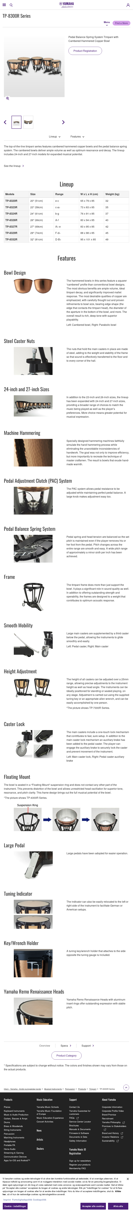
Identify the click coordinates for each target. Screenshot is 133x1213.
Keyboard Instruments (14, 1110)
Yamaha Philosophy (111, 1122)
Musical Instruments (53, 1089)
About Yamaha (109, 1099)
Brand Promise (109, 1114)
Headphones (10, 1141)
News (39, 1130)
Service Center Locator (80, 1121)
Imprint (7, 1199)
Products (82, 1089)
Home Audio (9, 1149)
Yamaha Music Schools (48, 1106)
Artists (40, 1139)
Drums (7, 1122)
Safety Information (78, 1140)
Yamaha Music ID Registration (77, 1151)
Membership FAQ (77, 1168)
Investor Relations (110, 1136)
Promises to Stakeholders (114, 1126)
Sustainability (108, 1140)
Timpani (92, 1089)
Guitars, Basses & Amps (15, 1118)
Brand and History (110, 1133)
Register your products (80, 1164)
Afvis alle (118, 1206)
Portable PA (9, 1145)
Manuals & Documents (80, 1129)
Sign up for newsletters (80, 1160)
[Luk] (127, 1178)
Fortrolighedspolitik (22, 1199)
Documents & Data (78, 1136)
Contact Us (74, 1106)
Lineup (53, 136)
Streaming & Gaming (14, 1152)
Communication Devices (15, 1156)
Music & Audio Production (16, 1114)
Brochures (74, 1125)
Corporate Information (112, 1106)
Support (86, 1045)
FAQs (72, 1117)
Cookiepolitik (39, 1199)
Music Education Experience (50, 1117)
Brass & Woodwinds (13, 1126)
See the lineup (12, 166)
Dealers (40, 1149)
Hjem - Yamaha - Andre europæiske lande (22, 1089)
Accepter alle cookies (93, 1206)
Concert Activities (45, 1121)
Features (76, 136)
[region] (66, 1193)
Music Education (44, 1099)
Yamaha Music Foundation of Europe (49, 1112)
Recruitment (107, 1118)
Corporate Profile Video (113, 1110)
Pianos (7, 1106)
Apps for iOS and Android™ (17, 1160)
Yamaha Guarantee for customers (79, 1112)
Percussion (70, 1089)
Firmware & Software (79, 1133)
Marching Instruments (14, 1137)
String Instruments (12, 1129)
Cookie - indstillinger (15, 1206)
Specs (64, 1045)
